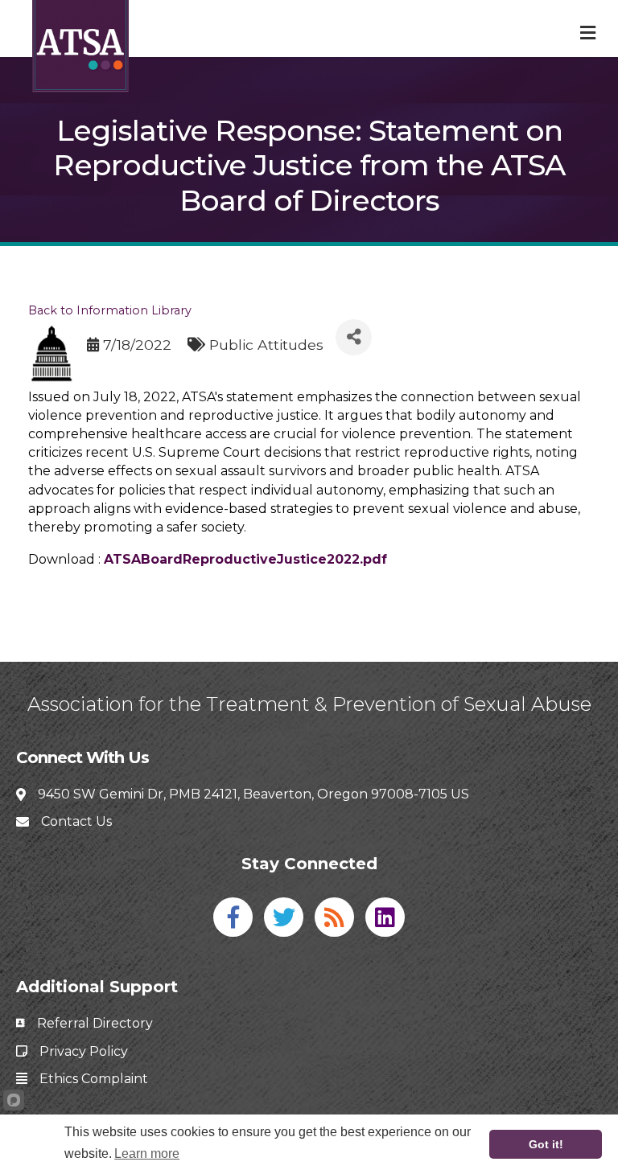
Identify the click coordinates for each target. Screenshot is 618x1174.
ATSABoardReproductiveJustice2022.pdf (245, 559)
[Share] (354, 337)
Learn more (146, 1153)
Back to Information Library (110, 310)
